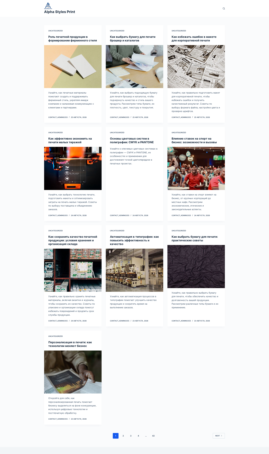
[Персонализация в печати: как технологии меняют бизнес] (73, 372)
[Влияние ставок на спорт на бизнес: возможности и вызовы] (196, 168)
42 (153, 436)
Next (217, 436)
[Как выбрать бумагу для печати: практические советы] (196, 266)
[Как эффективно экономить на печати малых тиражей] (73, 168)
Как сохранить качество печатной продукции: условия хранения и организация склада (72, 240)
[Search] (224, 8)
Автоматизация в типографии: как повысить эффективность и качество (134, 240)
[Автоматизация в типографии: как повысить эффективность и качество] (134, 270)
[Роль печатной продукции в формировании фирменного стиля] (73, 66)
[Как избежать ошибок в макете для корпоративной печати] (196, 66)
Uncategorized (55, 31)
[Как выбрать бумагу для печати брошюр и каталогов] (134, 66)
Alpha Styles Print (59, 12)
